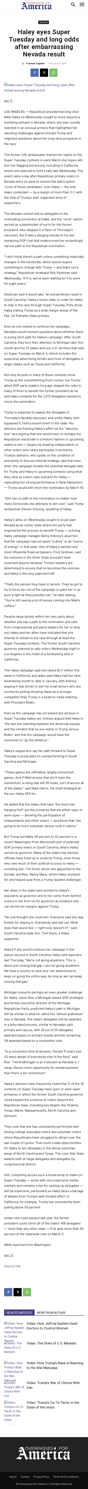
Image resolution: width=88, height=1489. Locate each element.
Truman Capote (35, 63)
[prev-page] (6, 1422)
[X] (44, 73)
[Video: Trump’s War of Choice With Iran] (14, 1389)
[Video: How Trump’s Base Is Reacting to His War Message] (14, 1371)
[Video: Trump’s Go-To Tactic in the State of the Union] (14, 1411)
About (13, 1476)
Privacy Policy (41, 1476)
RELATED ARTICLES (19, 1312)
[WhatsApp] (53, 73)
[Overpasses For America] (36, 5)
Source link (12, 1266)
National (43, 22)
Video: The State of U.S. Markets (51, 1343)
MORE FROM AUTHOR (51, 1312)
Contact (24, 1476)
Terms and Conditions (66, 1476)
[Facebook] (34, 73)
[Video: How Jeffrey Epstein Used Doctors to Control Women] (14, 1332)
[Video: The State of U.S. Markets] (14, 1348)
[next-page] (13, 1422)
